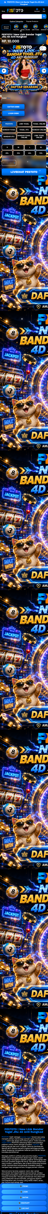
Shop (3, 11)
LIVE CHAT (25, 1208)
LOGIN (25, 1191)
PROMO (25, 1186)
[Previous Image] (4, 71)
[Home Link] (15, 10)
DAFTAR (25, 1197)
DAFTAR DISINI (13, 107)
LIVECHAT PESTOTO (24, 172)
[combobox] (22, 16)
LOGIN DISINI (13, 113)
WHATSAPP (25, 1202)
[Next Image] (44, 71)
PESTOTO (5, 1137)
